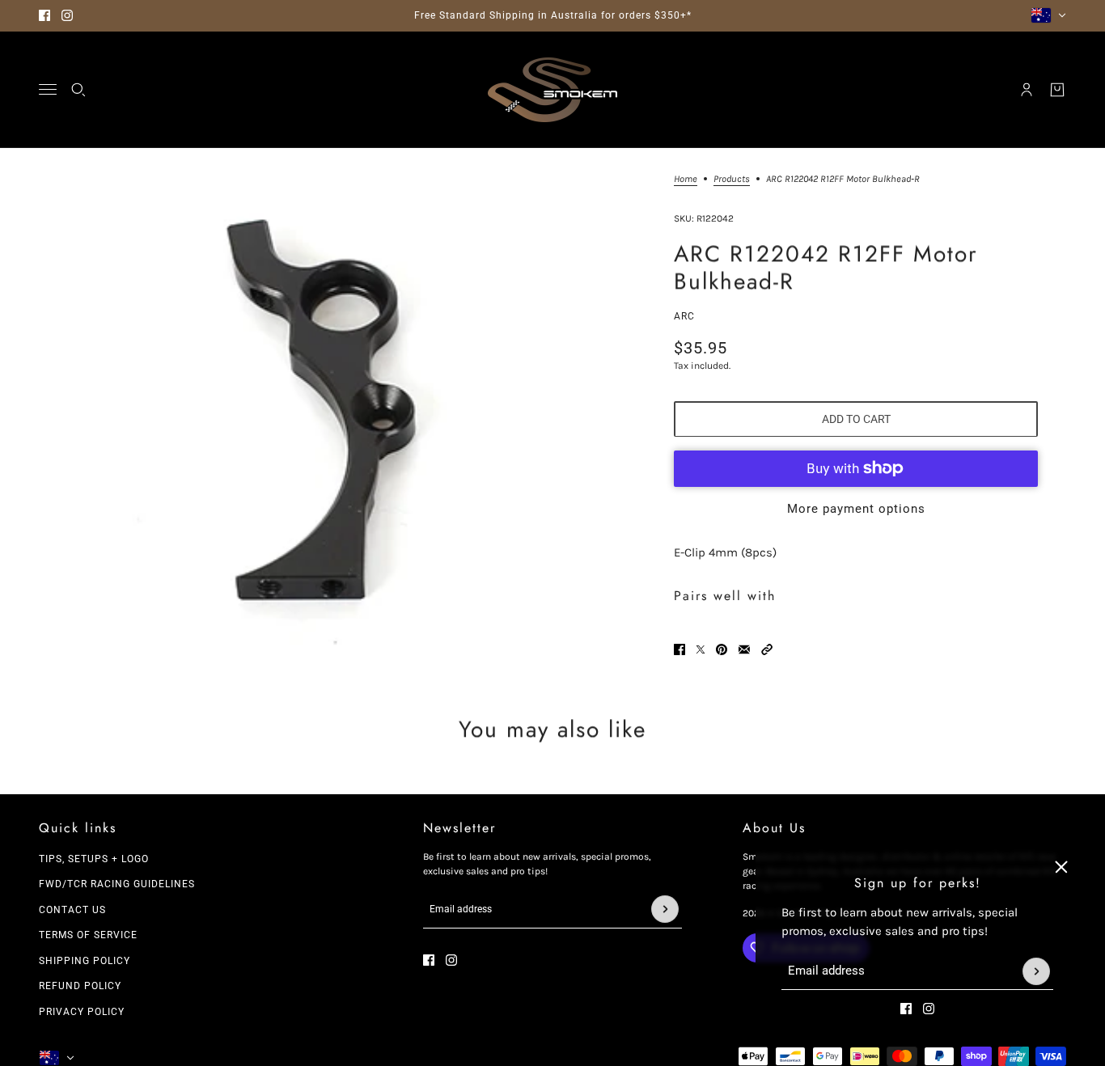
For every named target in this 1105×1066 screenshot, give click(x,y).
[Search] (78, 90)
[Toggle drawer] (48, 89)
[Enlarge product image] (312, 419)
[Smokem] (552, 89)
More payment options (856, 508)
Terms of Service (88, 935)
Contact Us (72, 910)
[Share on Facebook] (679, 649)
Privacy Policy (82, 1011)
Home (685, 179)
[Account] (1026, 90)
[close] (1061, 867)
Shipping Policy (84, 961)
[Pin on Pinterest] (721, 649)
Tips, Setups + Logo (94, 859)
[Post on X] (700, 649)
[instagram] (67, 15)
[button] (767, 649)
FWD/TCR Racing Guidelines (117, 884)
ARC (684, 316)
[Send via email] (744, 649)
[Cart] (1057, 90)
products (731, 179)
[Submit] (1036, 971)
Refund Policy (80, 986)
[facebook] (44, 15)
